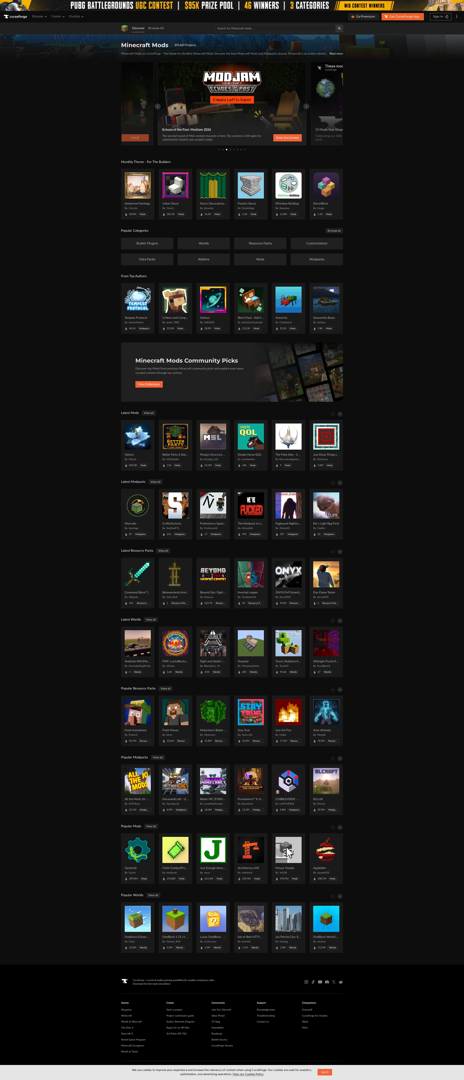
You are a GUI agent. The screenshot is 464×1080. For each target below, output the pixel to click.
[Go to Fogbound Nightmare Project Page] (288, 514)
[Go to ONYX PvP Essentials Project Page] (288, 583)
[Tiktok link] (313, 982)
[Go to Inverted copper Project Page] (251, 583)
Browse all (334, 230)
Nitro (305, 1028)
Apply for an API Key (177, 1028)
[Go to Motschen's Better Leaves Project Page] (213, 720)
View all (149, 413)
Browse (37, 16)
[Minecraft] (124, 28)
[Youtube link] (320, 982)
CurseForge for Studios (315, 1016)
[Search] (339, 28)
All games (126, 1010)
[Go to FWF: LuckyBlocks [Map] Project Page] (175, 652)
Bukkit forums (219, 1039)
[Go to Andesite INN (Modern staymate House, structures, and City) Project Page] (137, 652)
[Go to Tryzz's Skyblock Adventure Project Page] (288, 652)
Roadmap (217, 1033)
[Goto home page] (16, 16)
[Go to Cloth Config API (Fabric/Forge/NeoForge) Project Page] (175, 858)
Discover (138, 28)
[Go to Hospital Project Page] (251, 652)
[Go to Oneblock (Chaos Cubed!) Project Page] (137, 927)
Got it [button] (325, 1072)
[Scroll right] (340, 414)
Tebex (305, 1022)
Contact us (263, 1022)
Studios (74, 16)
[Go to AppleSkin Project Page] (326, 858)
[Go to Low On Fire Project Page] (288, 720)
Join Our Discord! (221, 1010)
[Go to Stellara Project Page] (213, 308)
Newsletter (218, 1028)
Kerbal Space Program (133, 1039)
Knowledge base (266, 1010)
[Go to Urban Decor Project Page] (175, 194)
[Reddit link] (341, 982)
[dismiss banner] (458, 5)
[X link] (334, 982)
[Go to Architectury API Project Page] (251, 858)
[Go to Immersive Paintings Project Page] (137, 194)
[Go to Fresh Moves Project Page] (175, 720)
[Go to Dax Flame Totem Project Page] (326, 583)
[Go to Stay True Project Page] (251, 720)
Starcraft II (127, 1033)
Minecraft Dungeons (132, 1045)
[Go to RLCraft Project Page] (326, 789)
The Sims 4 (127, 1028)
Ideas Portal (218, 1016)
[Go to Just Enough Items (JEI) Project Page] (213, 858)
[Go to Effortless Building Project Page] (288, 194)
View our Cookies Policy (248, 1074)
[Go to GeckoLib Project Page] (137, 858)
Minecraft (126, 1016)
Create (56, 16)
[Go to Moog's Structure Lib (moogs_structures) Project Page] (213, 445)
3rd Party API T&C (176, 1033)
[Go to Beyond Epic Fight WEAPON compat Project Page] (213, 583)
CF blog (216, 1022)
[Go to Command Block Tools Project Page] (137, 583)
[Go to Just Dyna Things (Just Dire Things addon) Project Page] (326, 445)
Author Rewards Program (180, 1022)
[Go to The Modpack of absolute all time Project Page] (251, 514)
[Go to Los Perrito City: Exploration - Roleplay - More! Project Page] (288, 927)
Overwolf (307, 1010)
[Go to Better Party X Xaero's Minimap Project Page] (175, 445)
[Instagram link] (306, 982)
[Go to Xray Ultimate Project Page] (326, 720)
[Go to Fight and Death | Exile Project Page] (213, 652)
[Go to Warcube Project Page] (137, 514)
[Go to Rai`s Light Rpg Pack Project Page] (326, 514)
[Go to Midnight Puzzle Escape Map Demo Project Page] (326, 652)
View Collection (278, 137)
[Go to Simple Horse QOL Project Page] (251, 445)
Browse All (156, 28)
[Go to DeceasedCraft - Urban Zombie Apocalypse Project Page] (175, 789)
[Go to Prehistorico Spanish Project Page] (213, 514)
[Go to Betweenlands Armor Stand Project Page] (175, 583)
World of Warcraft (131, 1022)
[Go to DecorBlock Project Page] (326, 194)
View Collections (149, 384)
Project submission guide (180, 1016)
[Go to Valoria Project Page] (137, 445)
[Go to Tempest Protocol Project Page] (137, 308)
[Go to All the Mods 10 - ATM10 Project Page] (137, 789)
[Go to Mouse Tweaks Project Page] (288, 858)
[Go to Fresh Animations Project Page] (137, 720)
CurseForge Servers (222, 1045)
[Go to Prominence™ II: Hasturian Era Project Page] (251, 789)
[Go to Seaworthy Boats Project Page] (326, 308)
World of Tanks (129, 1051)
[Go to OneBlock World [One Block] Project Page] (326, 927)
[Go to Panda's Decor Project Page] (251, 194)
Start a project (174, 1010)
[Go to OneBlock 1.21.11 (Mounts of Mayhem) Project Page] (175, 927)
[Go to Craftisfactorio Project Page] (175, 514)
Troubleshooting (266, 1016)
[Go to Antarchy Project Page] (288, 308)
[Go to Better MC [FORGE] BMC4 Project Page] (213, 789)
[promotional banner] (232, 5)
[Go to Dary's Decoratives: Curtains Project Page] (213, 194)
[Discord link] (327, 982)
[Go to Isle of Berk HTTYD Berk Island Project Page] (251, 927)
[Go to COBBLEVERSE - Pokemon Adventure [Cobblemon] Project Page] (288, 789)
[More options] (456, 16)
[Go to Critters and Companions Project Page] (175, 308)
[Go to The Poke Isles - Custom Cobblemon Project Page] (288, 445)
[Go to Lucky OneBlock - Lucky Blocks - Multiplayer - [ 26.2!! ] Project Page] (213, 927)
